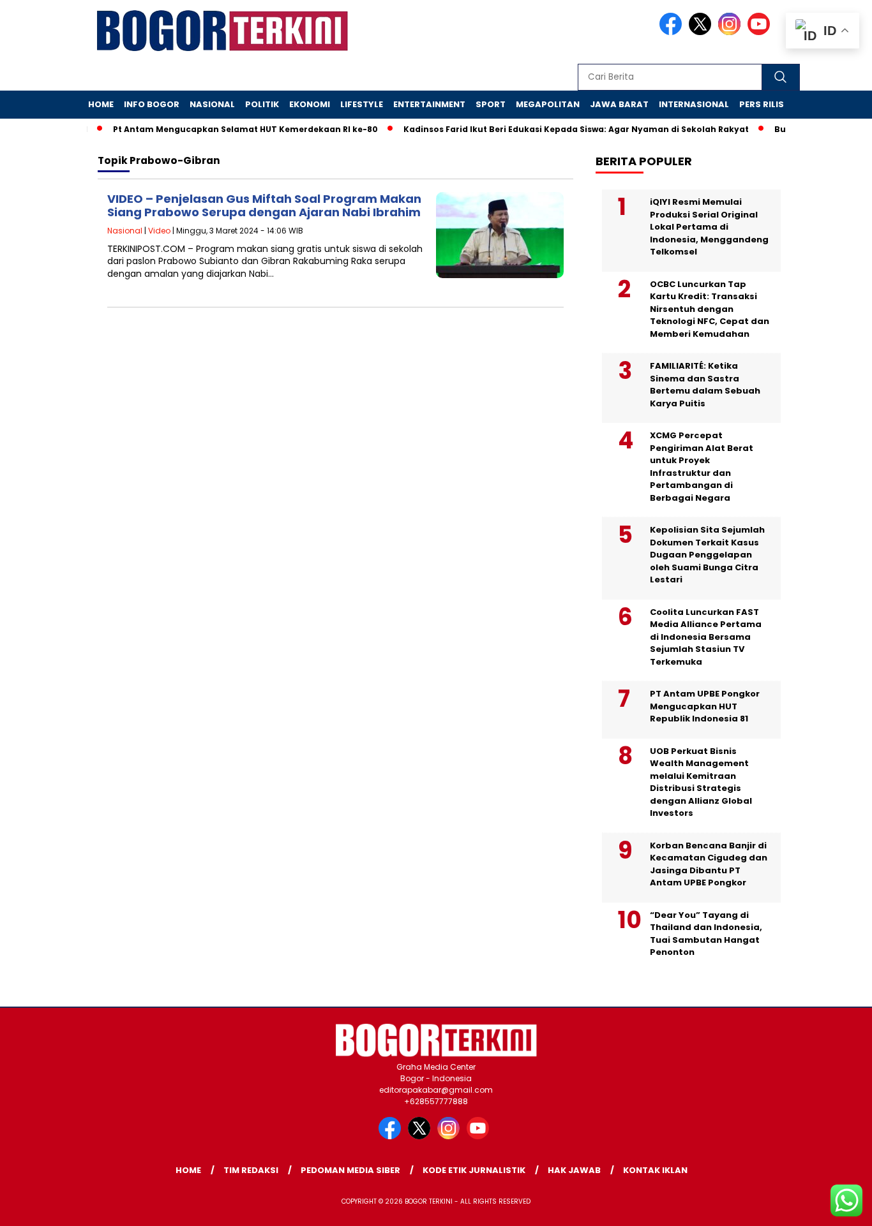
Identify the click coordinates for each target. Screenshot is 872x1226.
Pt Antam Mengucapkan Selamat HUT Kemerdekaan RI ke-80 (230, 129)
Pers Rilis (761, 104)
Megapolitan (548, 104)
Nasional (212, 104)
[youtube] (761, 32)
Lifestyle (361, 104)
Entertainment (429, 104)
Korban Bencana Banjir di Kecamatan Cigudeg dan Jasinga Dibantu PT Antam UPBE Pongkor (708, 864)
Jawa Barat (619, 104)
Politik (262, 104)
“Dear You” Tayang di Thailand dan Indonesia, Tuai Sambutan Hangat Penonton (706, 934)
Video (159, 230)
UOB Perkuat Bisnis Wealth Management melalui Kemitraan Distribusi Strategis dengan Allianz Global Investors (701, 782)
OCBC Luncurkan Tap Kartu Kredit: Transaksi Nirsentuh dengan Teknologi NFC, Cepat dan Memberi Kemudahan (709, 309)
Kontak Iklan (655, 1170)
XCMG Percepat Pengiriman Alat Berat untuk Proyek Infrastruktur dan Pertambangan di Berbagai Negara (701, 466)
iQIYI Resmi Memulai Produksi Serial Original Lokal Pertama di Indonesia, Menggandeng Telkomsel (709, 227)
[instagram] (731, 32)
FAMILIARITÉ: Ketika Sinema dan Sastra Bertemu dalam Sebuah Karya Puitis (705, 385)
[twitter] (702, 32)
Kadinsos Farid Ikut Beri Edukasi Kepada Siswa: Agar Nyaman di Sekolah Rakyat (561, 129)
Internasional (694, 104)
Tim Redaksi (250, 1170)
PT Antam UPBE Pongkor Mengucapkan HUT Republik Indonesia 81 (705, 706)
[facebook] (672, 32)
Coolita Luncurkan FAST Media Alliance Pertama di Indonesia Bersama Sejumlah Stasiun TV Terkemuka (706, 637)
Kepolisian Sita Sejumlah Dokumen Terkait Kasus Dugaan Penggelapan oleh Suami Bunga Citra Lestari (707, 555)
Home (101, 104)
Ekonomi (309, 104)
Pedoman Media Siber (350, 1170)
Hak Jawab (574, 1170)
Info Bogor (151, 104)
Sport (491, 104)
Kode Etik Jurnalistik (474, 1170)
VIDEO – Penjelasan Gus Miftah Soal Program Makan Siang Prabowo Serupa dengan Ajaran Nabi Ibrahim (264, 206)
